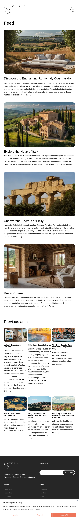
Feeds (42, 497)
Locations (8, 497)
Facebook (43, 493)
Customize (14, 515)
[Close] (77, 500)
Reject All (40, 515)
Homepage (8, 489)
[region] (39, 509)
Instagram (43, 489)
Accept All (64, 515)
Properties (8, 493)
